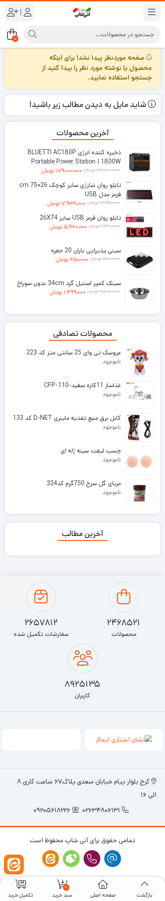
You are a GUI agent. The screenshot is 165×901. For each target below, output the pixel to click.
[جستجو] (32, 34)
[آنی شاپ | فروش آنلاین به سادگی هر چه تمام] (82, 13)
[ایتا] (14, 864)
